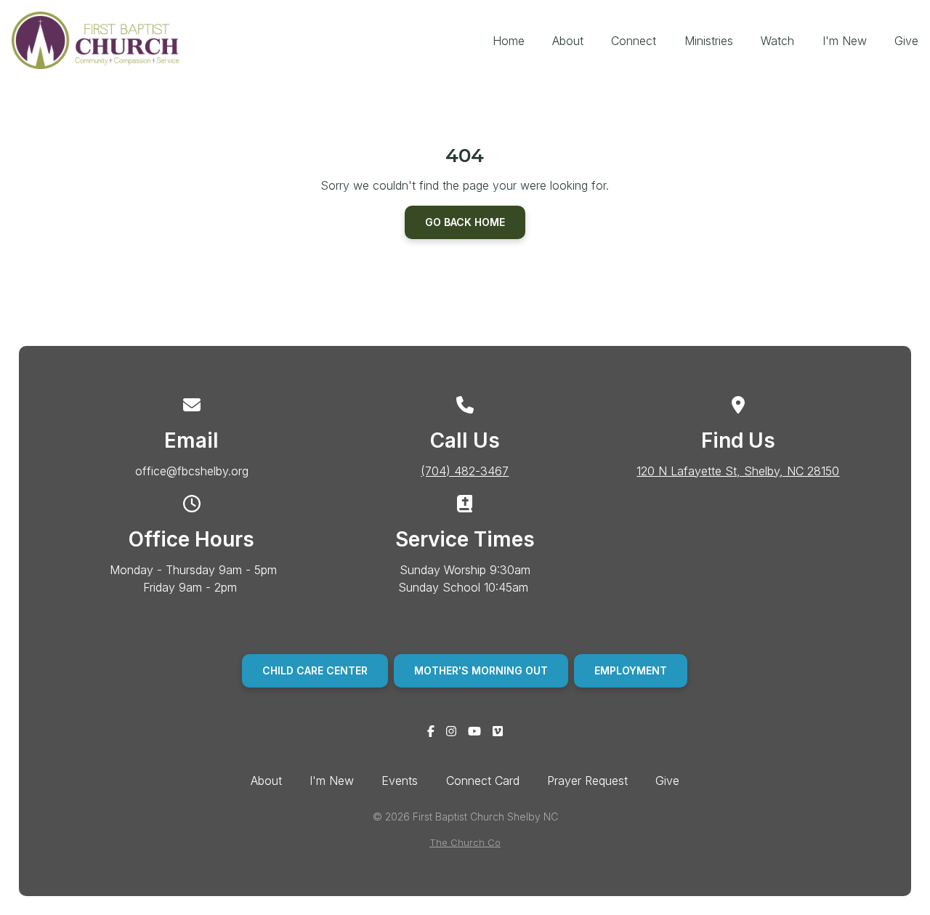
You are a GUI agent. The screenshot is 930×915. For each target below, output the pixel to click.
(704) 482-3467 (465, 471)
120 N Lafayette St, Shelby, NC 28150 (737, 471)
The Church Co (465, 842)
